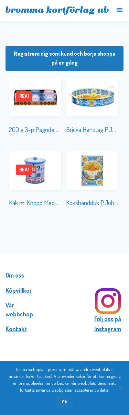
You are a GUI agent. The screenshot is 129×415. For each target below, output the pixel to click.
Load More (64, 232)
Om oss (15, 275)
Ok (64, 401)
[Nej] (120, 387)
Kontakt (16, 329)
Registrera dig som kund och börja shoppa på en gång (64, 58)
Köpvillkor (19, 290)
